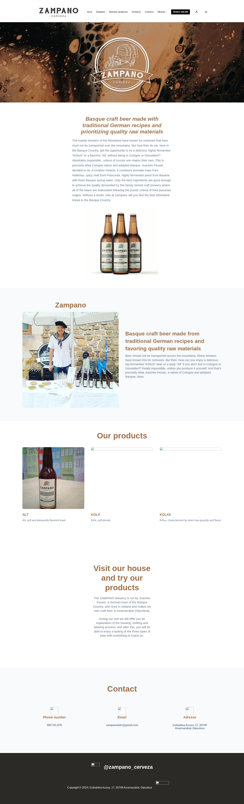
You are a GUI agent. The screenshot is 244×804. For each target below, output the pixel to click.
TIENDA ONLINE (180, 12)
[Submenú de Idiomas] (166, 12)
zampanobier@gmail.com (122, 725)
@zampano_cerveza (128, 767)
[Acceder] (196, 12)
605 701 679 (54, 725)
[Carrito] (206, 12)
